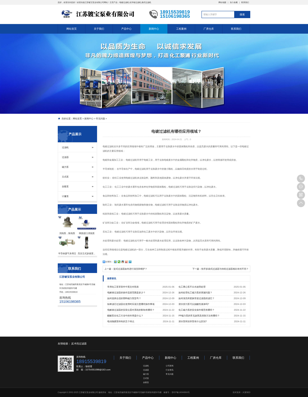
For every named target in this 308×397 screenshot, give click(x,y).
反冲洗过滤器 (79, 343)
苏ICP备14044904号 (181, 392)
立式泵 (65, 176)
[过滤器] (101, 14)
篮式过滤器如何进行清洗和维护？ (130, 269)
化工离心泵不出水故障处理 (192, 286)
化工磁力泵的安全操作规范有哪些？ (196, 310)
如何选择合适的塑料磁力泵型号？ (124, 298)
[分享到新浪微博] (126, 262)
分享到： (109, 262)
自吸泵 (65, 186)
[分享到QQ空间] (115, 262)
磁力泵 (65, 167)
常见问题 (100, 118)
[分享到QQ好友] (122, 262)
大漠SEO (246, 392)
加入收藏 (234, 2)
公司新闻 (169, 366)
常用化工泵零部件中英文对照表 (123, 286)
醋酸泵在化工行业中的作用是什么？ (125, 315)
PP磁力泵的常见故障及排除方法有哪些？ (199, 315)
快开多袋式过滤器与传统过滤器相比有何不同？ (224, 269)
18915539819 (301, 179)
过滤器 (65, 157)
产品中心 (126, 28)
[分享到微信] (119, 262)
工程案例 (181, 28)
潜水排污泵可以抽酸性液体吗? (194, 304)
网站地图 (222, 2)
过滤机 (65, 147)
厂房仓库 (209, 28)
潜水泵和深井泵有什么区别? (193, 321)
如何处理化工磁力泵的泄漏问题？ (195, 292)
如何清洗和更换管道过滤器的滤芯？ (196, 298)
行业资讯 (169, 370)
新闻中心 (154, 28)
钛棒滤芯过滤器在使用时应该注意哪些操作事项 (130, 304)
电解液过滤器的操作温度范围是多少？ (126, 292)
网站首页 (71, 28)
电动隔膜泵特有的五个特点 (120, 321)
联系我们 (245, 2)
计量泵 (65, 196)
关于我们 (99, 28)
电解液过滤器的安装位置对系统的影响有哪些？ (130, 310)
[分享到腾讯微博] (130, 262)
